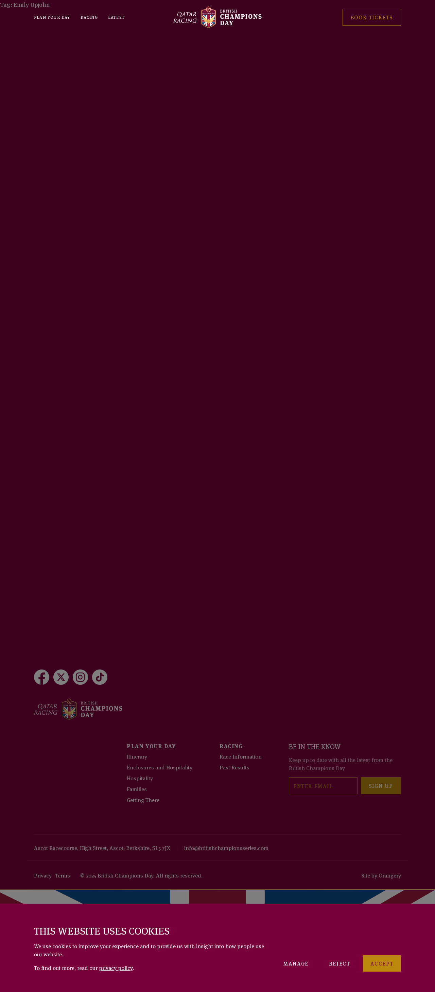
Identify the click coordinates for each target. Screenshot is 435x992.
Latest (116, 17)
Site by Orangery (381, 875)
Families (137, 789)
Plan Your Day (52, 17)
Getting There (143, 800)
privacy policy (116, 967)
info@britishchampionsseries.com (226, 847)
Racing (89, 17)
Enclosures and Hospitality (159, 767)
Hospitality (140, 778)
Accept (382, 963)
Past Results (234, 767)
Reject (339, 963)
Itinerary (137, 756)
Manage (296, 963)
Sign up (381, 785)
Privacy (43, 875)
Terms (62, 875)
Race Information (241, 756)
